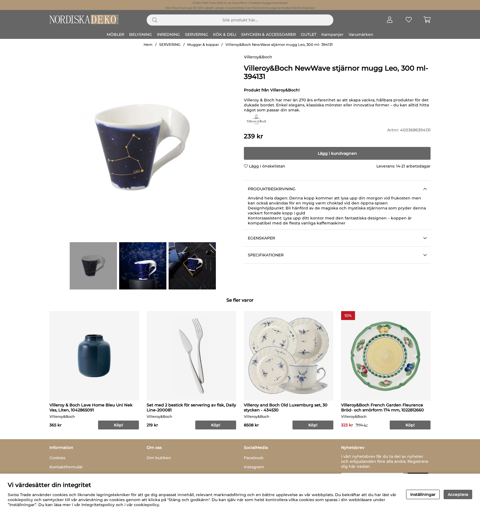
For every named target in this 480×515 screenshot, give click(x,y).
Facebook (254, 457)
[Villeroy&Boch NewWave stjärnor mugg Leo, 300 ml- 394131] (93, 266)
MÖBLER (115, 34)
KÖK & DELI (224, 34)
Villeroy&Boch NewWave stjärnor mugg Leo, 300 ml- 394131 (279, 44)
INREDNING (168, 34)
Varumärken (361, 34)
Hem (148, 44)
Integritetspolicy (98, 504)
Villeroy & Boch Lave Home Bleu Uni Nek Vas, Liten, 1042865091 (90, 407)
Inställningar (423, 494)
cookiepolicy (146, 504)
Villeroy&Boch (258, 56)
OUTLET (308, 34)
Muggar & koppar (203, 44)
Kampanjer (332, 34)
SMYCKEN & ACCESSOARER (268, 34)
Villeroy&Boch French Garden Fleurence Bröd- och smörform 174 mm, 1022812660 (382, 407)
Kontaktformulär (66, 466)
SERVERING (196, 34)
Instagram (254, 466)
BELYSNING (140, 34)
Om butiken (159, 457)
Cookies (57, 457)
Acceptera (458, 494)
